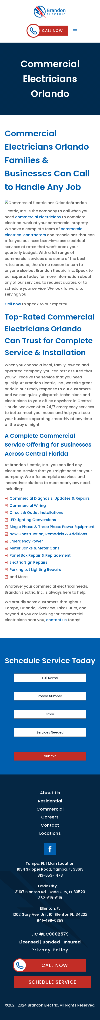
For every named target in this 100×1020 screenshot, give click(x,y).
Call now (13, 304)
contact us (56, 620)
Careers (50, 817)
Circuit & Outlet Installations (36, 512)
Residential (50, 801)
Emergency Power (26, 541)
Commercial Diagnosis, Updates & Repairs (50, 498)
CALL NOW (52, 30)
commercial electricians (38, 217)
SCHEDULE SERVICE (53, 982)
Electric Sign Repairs (28, 562)
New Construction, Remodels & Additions (48, 534)
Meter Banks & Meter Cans (35, 548)
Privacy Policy (50, 950)
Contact (50, 825)
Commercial (50, 809)
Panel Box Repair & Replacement (40, 555)
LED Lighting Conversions (33, 519)
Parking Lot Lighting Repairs (35, 569)
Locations (50, 833)
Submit (50, 756)
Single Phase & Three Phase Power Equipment (52, 526)
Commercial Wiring (28, 505)
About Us (50, 793)
